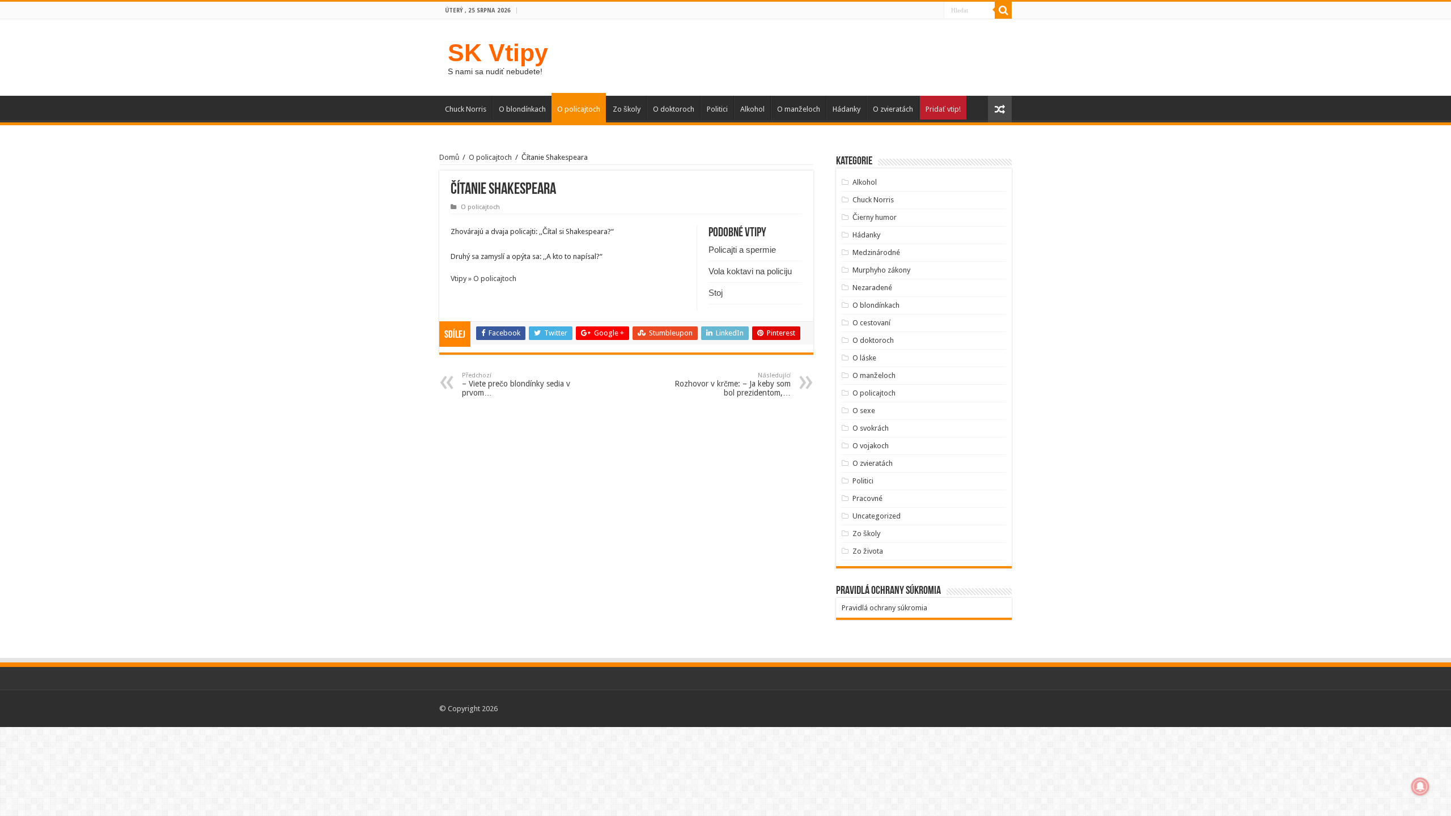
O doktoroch (673, 109)
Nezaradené (872, 287)
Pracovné (867, 498)
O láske (864, 358)
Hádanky (846, 109)
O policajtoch (578, 109)
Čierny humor (874, 217)
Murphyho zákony (881, 270)
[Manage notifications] (1420, 786)
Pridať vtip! (943, 109)
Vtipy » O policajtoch (483, 278)
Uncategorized (876, 516)
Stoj (715, 293)
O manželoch (798, 109)
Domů (449, 157)
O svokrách (870, 428)
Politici (717, 109)
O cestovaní (871, 322)
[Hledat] (1003, 10)
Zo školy (626, 109)
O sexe (863, 410)
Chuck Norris (465, 109)
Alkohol (752, 109)
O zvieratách (893, 109)
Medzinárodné (876, 252)
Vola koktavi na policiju (750, 271)
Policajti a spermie (742, 249)
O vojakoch (870, 445)
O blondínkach (522, 109)
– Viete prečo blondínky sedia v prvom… (516, 384)
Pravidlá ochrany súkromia (884, 608)
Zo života (867, 551)
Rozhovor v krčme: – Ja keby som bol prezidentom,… (732, 384)
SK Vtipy (498, 52)
